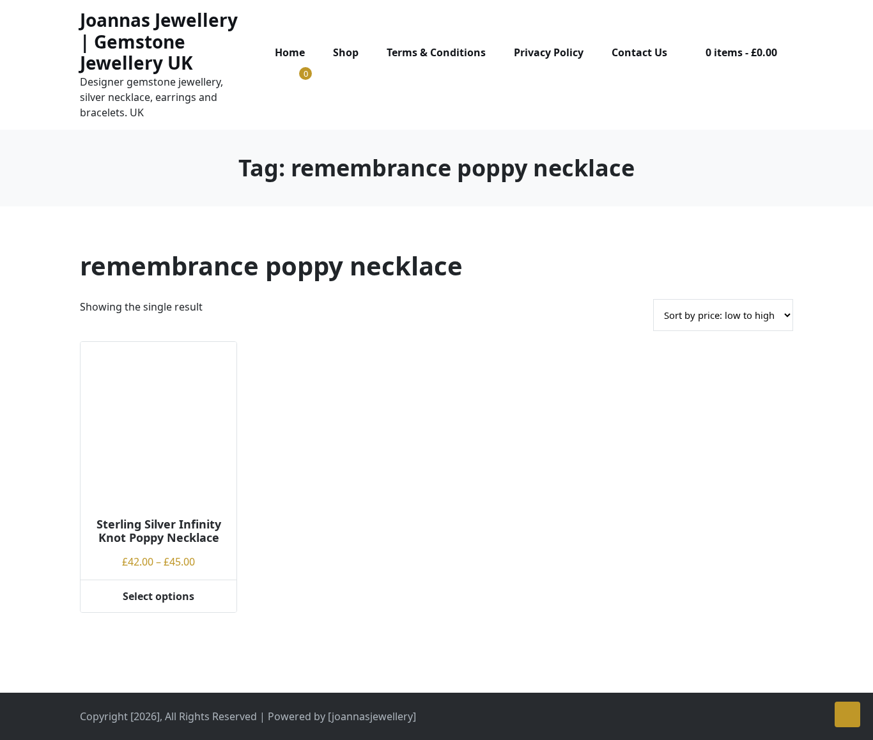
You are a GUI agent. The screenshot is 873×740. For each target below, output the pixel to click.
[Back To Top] (847, 714)
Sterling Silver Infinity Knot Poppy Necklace (159, 531)
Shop (346, 52)
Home (290, 52)
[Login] (276, 77)
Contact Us (639, 52)
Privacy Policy (548, 52)
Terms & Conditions (436, 52)
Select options (158, 596)
